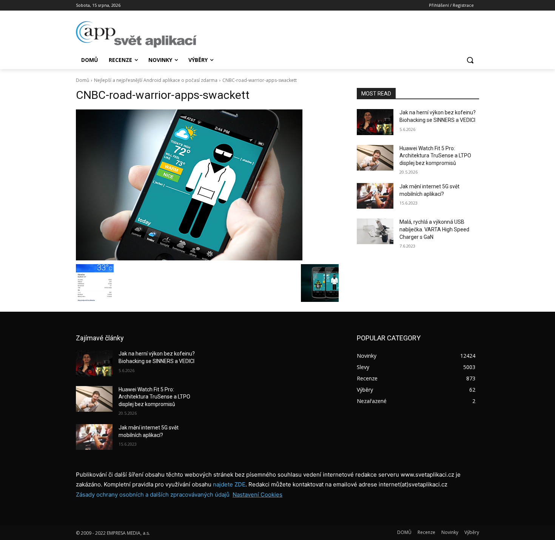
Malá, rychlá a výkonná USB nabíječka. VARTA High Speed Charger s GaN (434, 229)
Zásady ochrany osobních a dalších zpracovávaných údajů (153, 494)
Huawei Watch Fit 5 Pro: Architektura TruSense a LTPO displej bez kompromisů (435, 155)
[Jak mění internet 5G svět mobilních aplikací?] (375, 196)
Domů (82, 80)
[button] (470, 60)
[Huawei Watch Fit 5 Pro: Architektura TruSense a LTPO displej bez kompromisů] (375, 158)
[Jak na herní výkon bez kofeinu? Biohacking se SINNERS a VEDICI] (375, 122)
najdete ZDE (229, 484)
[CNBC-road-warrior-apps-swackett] (207, 184)
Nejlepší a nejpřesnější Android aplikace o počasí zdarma (155, 80)
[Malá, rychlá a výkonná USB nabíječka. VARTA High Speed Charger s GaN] (375, 231)
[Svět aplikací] (136, 34)
